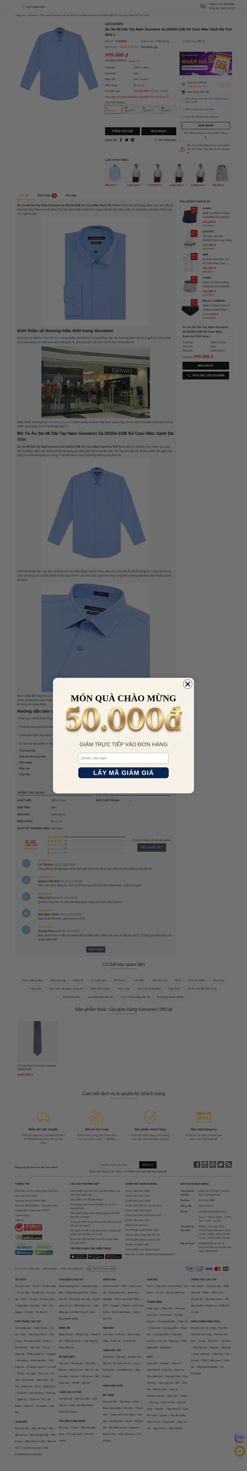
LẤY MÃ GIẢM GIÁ (123, 772)
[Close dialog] (187, 684)
